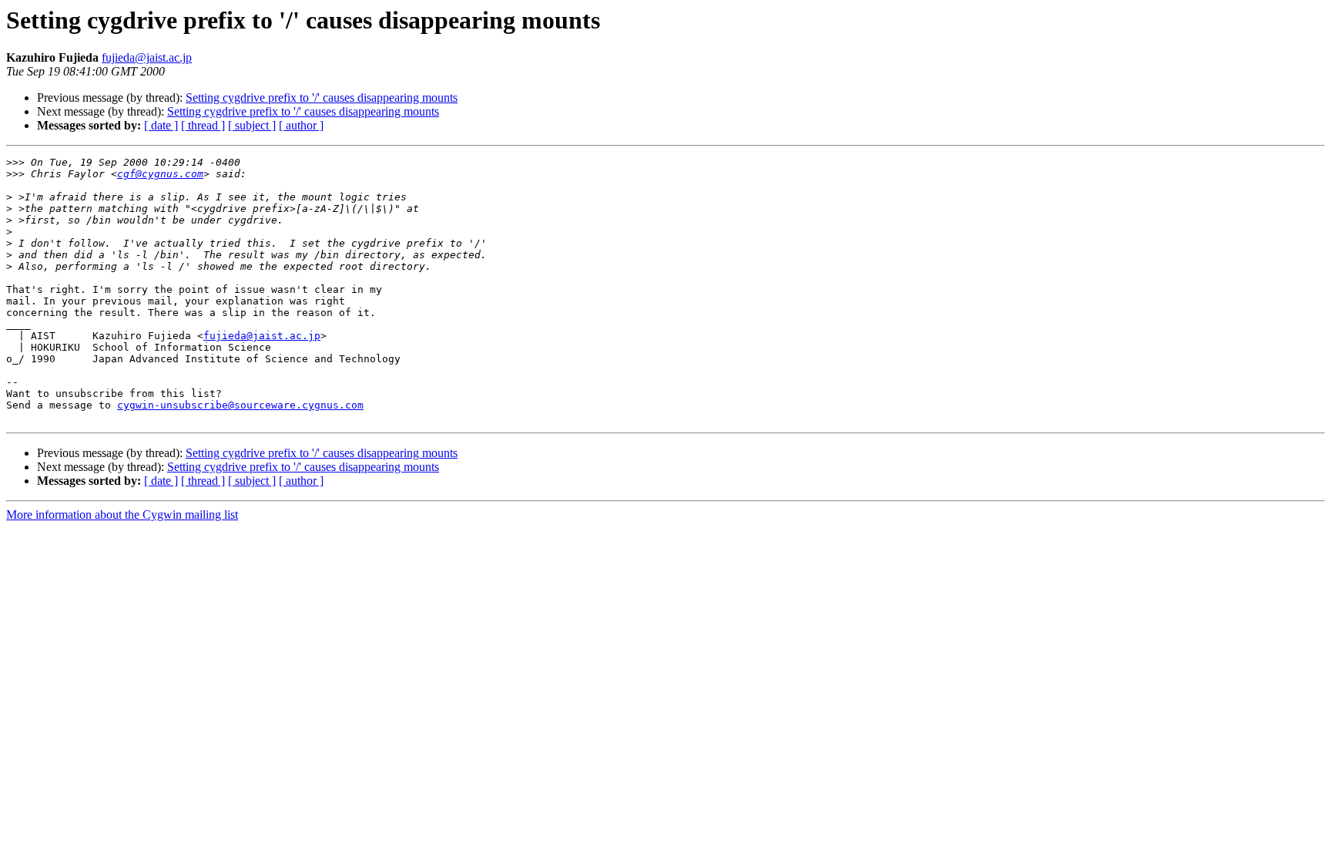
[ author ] (301, 125)
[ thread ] (203, 125)
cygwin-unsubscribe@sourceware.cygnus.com (240, 405)
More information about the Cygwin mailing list (122, 514)
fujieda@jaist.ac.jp (147, 57)
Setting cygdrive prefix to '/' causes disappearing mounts (322, 97)
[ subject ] (252, 125)
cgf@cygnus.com (160, 174)
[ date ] (161, 125)
